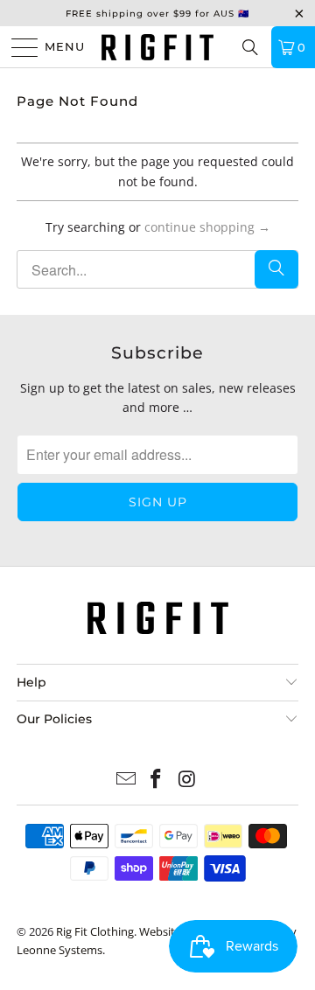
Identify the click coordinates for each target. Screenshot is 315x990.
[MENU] (17, 47)
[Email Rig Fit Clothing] (126, 779)
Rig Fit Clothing (95, 931)
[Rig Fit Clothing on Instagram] (187, 779)
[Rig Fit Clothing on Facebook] (157, 779)
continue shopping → (207, 227)
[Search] (250, 47)
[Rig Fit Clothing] (157, 46)
